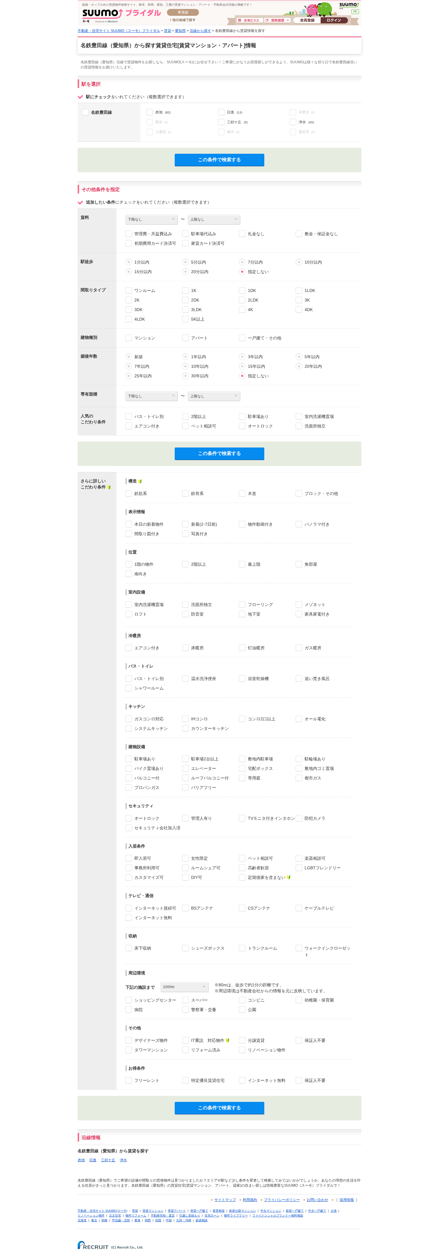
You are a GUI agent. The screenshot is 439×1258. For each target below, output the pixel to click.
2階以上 (198, 416)
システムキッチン (151, 728)
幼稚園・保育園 (319, 1000)
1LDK (310, 290)
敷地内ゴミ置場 (319, 768)
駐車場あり (258, 416)
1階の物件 (144, 564)
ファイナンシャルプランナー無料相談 (277, 1215)
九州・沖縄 (183, 1220)
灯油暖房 (256, 647)
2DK (195, 300)
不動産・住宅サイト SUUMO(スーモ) (102, 1210)
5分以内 (198, 262)
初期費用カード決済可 (155, 243)
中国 (169, 1220)
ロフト (140, 614)
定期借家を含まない (266, 877)
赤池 (81, 1160)
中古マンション (270, 1210)
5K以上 (198, 319)
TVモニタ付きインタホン (271, 818)
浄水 (123, 1160)
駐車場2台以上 (205, 758)
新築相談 (202, 1220)
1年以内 (198, 356)
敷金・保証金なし (321, 233)
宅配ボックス (260, 768)
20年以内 (313, 366)
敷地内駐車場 (260, 758)
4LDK (139, 319)
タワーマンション (151, 1050)
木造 (252, 493)
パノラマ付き (317, 524)
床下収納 (142, 948)
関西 (148, 1220)
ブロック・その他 (321, 493)
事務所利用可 (146, 867)
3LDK (196, 309)
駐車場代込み (203, 233)
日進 (92, 1160)
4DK (309, 309)
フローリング (260, 604)
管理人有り (201, 818)
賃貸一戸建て (199, 1210)
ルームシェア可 (205, 867)
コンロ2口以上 (261, 718)
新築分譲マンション (242, 1210)
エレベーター (203, 768)
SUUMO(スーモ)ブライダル (121, 15)
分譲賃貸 (256, 1040)
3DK (138, 309)
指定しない (258, 271)
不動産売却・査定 (163, 1215)
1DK (252, 290)
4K (250, 309)
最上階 (254, 564)
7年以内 (141, 366)
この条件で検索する (219, 159)
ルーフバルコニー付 (210, 778)
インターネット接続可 (155, 908)
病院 (138, 1009)
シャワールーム (149, 688)
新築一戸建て (295, 1210)
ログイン (334, 20)
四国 (158, 1220)
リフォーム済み (205, 1050)
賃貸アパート (177, 1210)
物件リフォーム (135, 1215)
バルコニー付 (146, 778)
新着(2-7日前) (204, 524)
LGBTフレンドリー (323, 867)
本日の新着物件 (149, 524)
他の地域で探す (182, 20)
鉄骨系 (197, 493)
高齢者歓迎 (258, 867)
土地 (334, 1210)
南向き (140, 573)
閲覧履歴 (277, 20)
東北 (94, 1220)
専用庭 (254, 778)
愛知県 (180, 31)
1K (193, 290)
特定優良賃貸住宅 (208, 1080)
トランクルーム (262, 948)
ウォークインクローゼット (328, 951)
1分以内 (141, 262)
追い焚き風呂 (317, 678)
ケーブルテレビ (319, 908)
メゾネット (315, 604)
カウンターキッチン (210, 728)
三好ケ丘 (108, 1160)
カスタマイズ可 (149, 877)
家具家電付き (317, 614)
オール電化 (315, 718)
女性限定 (199, 858)
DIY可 (196, 877)
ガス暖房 (313, 647)
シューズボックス (208, 948)
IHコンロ (199, 718)
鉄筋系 (140, 493)
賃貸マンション (152, 1210)
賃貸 (167, 31)
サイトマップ (225, 1200)
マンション (144, 338)
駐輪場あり (315, 758)
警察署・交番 (203, 1009)
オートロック (260, 426)
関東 (105, 1220)
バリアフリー (203, 787)
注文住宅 (115, 1215)
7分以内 (255, 262)
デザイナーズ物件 (151, 1040)
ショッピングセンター (155, 1000)
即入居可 (142, 858)
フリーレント (146, 1080)
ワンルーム (144, 290)
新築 (138, 356)
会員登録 (306, 20)
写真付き (199, 533)
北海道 (82, 1220)
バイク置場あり (149, 768)
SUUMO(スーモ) (349, 6)
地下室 (254, 614)
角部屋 (311, 564)
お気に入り (250, 20)
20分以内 (199, 271)
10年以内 (199, 366)
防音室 (197, 614)
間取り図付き (146, 533)
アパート (199, 338)
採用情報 (347, 1200)
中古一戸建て (317, 1210)
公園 (252, 1009)
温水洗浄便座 (203, 678)
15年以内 (256, 366)
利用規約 (250, 1200)
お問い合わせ (317, 1200)
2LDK (253, 300)
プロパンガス (146, 787)
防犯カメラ (315, 818)
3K (307, 300)
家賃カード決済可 (208, 243)
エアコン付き (146, 426)
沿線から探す (200, 31)
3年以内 (255, 356)
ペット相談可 (203, 426)
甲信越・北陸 (121, 1220)
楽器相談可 (315, 858)
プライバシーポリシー (282, 1200)
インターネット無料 (153, 917)
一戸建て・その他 (264, 338)
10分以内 (313, 262)
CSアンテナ (259, 908)
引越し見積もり (189, 1215)
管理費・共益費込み (153, 233)
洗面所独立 (315, 426)
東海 (137, 1220)
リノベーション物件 (266, 1050)
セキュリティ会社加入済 (157, 827)
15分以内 (143, 271)
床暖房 (197, 647)
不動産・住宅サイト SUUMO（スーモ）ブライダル (119, 31)
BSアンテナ (202, 908)
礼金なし (256, 233)
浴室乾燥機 (258, 678)
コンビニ (256, 1000)
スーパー (199, 1000)
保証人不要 (315, 1040)
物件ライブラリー (236, 1215)
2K (136, 300)
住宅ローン (212, 1215)
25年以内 (143, 375)
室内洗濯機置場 (319, 416)
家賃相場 (219, 1210)
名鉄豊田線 (101, 112)
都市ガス (313, 778)
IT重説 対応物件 (207, 1040)
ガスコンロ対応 (149, 718)
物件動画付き (260, 524)
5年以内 (312, 356)
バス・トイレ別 (149, 416)
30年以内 (199, 375)
